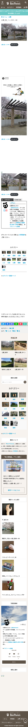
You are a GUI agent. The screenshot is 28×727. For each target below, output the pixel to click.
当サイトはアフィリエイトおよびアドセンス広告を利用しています (14, 12)
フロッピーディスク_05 (9, 557)
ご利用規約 (21, 235)
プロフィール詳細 (15, 226)
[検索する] (25, 382)
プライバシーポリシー (7, 722)
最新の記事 (18, 199)
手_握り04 (5, 520)
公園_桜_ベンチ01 (5, 44)
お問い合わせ (21, 719)
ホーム (3, 7)
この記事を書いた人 (8, 199)
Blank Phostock (10, 443)
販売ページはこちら (14, 490)
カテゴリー (10, 7)
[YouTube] (6, 210)
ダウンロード (14, 44)
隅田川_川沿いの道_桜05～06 (11, 538)
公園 (10, 17)
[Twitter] (4, 210)
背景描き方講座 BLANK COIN (17, 223)
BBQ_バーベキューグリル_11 (11, 576)
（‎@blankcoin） (14, 207)
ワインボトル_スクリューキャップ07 (13, 595)
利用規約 (18, 7)
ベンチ (9, 331)
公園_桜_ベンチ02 (5, 139)
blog (25, 722)
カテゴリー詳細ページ (9, 276)
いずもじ (12, 203)
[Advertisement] (14, 62)
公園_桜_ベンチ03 (5, 194)
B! (12, 324)
